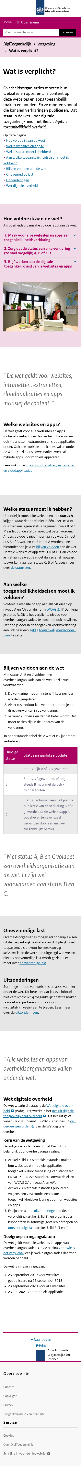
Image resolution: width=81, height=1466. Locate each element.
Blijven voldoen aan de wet (26, 169)
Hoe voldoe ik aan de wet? (25, 140)
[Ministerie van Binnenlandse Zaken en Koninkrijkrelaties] (40, 7)
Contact (8, 1387)
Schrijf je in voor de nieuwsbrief (24, 1453)
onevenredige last (32, 963)
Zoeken (68, 32)
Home (7, 22)
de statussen (20, 567)
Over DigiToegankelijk (18, 1445)
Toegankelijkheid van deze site (24, 1414)
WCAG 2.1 (54, 609)
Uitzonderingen (17, 180)
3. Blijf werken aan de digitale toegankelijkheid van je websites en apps (38, 264)
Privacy (8, 1405)
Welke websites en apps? (25, 146)
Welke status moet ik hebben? (28, 152)
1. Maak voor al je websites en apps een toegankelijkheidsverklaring (37, 237)
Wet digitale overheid (22, 185)
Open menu (30, 22)
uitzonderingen (26, 1012)
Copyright (10, 1396)
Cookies (8, 1435)
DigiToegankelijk (17, 43)
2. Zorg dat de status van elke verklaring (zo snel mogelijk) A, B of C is (37, 250)
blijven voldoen (47, 547)
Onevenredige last (19, 174)
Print (42, 1345)
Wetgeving (46, 43)
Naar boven (42, 1339)
